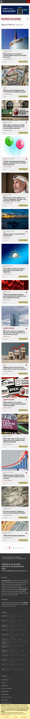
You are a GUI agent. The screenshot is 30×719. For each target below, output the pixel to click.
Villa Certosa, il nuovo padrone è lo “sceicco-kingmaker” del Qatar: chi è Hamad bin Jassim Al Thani (14, 199)
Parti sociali (23, 634)
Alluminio (12, 652)
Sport (3, 669)
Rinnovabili (12, 650)
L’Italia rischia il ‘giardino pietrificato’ (14, 535)
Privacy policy (5, 694)
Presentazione (5, 679)
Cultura (22, 664)
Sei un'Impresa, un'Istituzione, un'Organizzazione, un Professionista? (14, 557)
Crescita (19, 616)
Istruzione (17, 634)
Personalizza (24, 717)
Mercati (12, 627)
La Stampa (25, 602)
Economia (4, 616)
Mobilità (4, 660)
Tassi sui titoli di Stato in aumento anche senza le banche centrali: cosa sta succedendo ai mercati (14, 296)
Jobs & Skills (5, 634)
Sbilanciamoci (7, 122)
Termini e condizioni (6, 688)
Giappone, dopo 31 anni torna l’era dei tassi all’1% (14, 234)
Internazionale (13, 648)
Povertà (12, 618)
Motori (15, 669)
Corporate (4, 630)
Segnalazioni (4, 685)
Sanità (18, 664)
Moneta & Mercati (23, 61)
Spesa (15, 642)
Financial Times (8, 472)
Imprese (20, 630)
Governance (13, 620)
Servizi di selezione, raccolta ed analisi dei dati (13, 566)
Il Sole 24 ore (7, 51)
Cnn (4, 364)
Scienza (17, 655)
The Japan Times (8, 231)
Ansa (4, 87)
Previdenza (12, 636)
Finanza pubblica (4, 642)
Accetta (7, 717)
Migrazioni (12, 622)
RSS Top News (5, 703)
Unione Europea (19, 645)
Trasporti (18, 660)
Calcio (11, 669)
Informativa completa (5, 715)
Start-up (12, 632)
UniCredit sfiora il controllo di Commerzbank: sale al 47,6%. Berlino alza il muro (14, 55)
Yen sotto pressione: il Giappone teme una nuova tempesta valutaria (14, 512)
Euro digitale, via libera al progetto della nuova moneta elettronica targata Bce (14, 270)
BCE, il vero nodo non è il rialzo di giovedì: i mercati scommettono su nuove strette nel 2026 (14, 332)
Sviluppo (25, 616)
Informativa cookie (6, 697)
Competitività (13, 616)
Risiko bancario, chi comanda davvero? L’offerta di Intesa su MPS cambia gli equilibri (14, 404)
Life (3, 664)
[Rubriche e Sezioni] (1, 1)
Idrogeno (22, 650)
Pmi (24, 630)
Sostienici (3, 682)
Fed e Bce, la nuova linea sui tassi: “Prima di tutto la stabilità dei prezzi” (14, 91)
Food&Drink (13, 664)
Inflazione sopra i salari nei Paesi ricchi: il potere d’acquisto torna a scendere (13, 476)
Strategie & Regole (4, 646)
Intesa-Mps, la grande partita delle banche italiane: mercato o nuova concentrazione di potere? (14, 126)
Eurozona (12, 645)
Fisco (11, 642)
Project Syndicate (8, 158)
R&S (11, 657)
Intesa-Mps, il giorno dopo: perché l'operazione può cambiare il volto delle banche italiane (14, 440)
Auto (23, 660)
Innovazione (5, 655)
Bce (21, 625)
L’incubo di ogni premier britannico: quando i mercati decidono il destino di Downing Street (14, 163)
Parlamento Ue (8, 266)
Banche (24, 625)
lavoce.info (6, 291)
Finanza (25, 642)
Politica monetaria (14, 625)
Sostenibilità (13, 639)
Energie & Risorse (4, 651)
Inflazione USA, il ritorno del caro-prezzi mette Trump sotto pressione (14, 368)
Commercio (19, 620)
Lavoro (11, 634)
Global (3, 620)
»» (24, 548)
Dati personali (4, 691)
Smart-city (12, 660)
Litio (17, 652)
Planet (3, 639)
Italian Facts (7, 195)
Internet (12, 655)
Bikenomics (13, 662)
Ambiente (19, 639)
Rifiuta (15, 717)
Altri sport (21, 669)
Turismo (12, 666)
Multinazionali (13, 630)
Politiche (20, 642)
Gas (17, 650)
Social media (23, 655)
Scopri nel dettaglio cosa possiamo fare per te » (14, 571)
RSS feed (4, 700)
